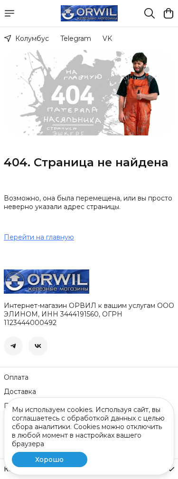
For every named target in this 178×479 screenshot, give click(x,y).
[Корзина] (168, 13)
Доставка (20, 391)
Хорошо (49, 459)
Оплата (16, 377)
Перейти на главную (39, 237)
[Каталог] (9, 13)
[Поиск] (149, 13)
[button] (13, 345)
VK (107, 38)
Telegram (75, 38)
